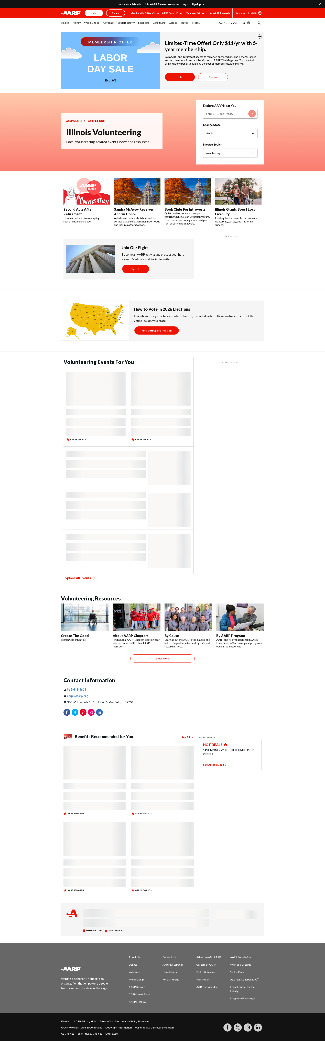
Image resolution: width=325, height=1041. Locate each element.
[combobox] (230, 114)
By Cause (172, 636)
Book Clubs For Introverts (185, 209)
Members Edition (195, 13)
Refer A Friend (170, 979)
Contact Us (169, 957)
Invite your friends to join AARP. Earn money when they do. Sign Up (159, 4)
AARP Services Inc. (207, 986)
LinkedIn (99, 712)
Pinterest (83, 712)
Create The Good (75, 636)
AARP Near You (138, 1001)
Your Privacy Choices (90, 1033)
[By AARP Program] (240, 617)
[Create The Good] (85, 617)
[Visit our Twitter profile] (238, 1027)
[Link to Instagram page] (248, 1027)
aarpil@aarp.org (77, 696)
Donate (133, 964)
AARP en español (228, 22)
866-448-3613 (76, 689)
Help (243, 22)
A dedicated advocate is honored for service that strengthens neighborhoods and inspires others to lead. (137, 221)
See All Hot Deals (213, 764)
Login (254, 12)
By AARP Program (230, 636)
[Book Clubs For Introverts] (188, 191)
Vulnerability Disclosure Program (154, 1027)
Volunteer (134, 972)
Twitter (75, 712)
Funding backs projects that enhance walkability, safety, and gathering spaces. (236, 221)
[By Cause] (188, 617)
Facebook (66, 712)
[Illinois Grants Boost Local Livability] (238, 191)
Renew (213, 77)
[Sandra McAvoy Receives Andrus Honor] (137, 191)
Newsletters (169, 972)
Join (179, 77)
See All (185, 737)
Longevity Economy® (242, 998)
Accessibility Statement (136, 1021)
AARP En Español (172, 964)
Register (240, 12)
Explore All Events (77, 578)
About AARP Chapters (130, 636)
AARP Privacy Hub (85, 1021)
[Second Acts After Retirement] (86, 191)
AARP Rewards (221, 13)
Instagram (91, 712)
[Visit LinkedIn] (258, 1027)
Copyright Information (118, 1027)
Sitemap (65, 1021)
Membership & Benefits (144, 13)
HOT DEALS (213, 745)
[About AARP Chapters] (136, 617)
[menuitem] (65, 24)
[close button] (259, 36)
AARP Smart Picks (172, 13)
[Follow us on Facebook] (227, 1027)
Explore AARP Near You (219, 106)
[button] (259, 23)
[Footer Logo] (84, 969)
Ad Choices (67, 1033)
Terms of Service (109, 1021)
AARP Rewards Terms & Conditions (81, 1027)
